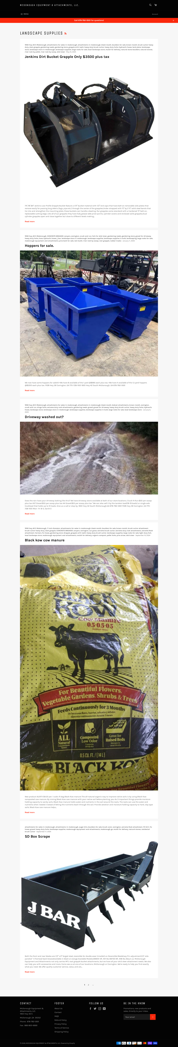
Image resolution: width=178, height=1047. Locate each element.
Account (155, 14)
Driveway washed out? (44, 417)
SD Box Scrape (37, 836)
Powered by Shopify (68, 1043)
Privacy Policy (60, 1024)
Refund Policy (60, 1020)
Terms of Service (61, 1028)
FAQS (56, 1016)
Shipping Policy (61, 1032)
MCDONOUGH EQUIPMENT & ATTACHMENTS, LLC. (49, 5)
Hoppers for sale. (39, 245)
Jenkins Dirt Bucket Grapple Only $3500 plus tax (67, 56)
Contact (58, 1012)
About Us (58, 1008)
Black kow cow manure (45, 540)
